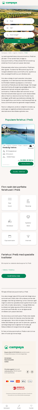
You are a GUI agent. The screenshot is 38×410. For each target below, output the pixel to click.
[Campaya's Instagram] (32, 371)
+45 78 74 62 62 (15, 352)
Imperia (21, 53)
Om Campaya (7, 358)
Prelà (26, 53)
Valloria (25, 145)
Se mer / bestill (26, 163)
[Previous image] (5, 145)
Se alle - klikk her (19, 172)
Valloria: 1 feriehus (8, 270)
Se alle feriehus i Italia (13, 276)
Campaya (4, 53)
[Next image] (33, 145)
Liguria (15, 53)
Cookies (6, 361)
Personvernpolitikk (9, 360)
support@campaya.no (11, 354)
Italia (10, 53)
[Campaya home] (9, 3)
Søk (19, 41)
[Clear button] (31, 21)
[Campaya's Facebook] (27, 371)
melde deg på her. (8, 371)
